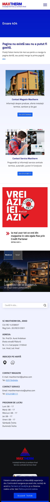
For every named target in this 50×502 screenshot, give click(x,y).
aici (3, 58)
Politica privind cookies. (28, 489)
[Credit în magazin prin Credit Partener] (25, 217)
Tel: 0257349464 (25, 114)
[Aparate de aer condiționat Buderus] (25, 271)
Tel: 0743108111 (25, 173)
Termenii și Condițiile (19, 486)
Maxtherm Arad (12, 4)
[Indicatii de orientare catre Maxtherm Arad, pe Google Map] (4, 362)
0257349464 (12, 380)
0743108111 (12, 393)
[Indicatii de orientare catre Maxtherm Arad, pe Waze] (12, 362)
